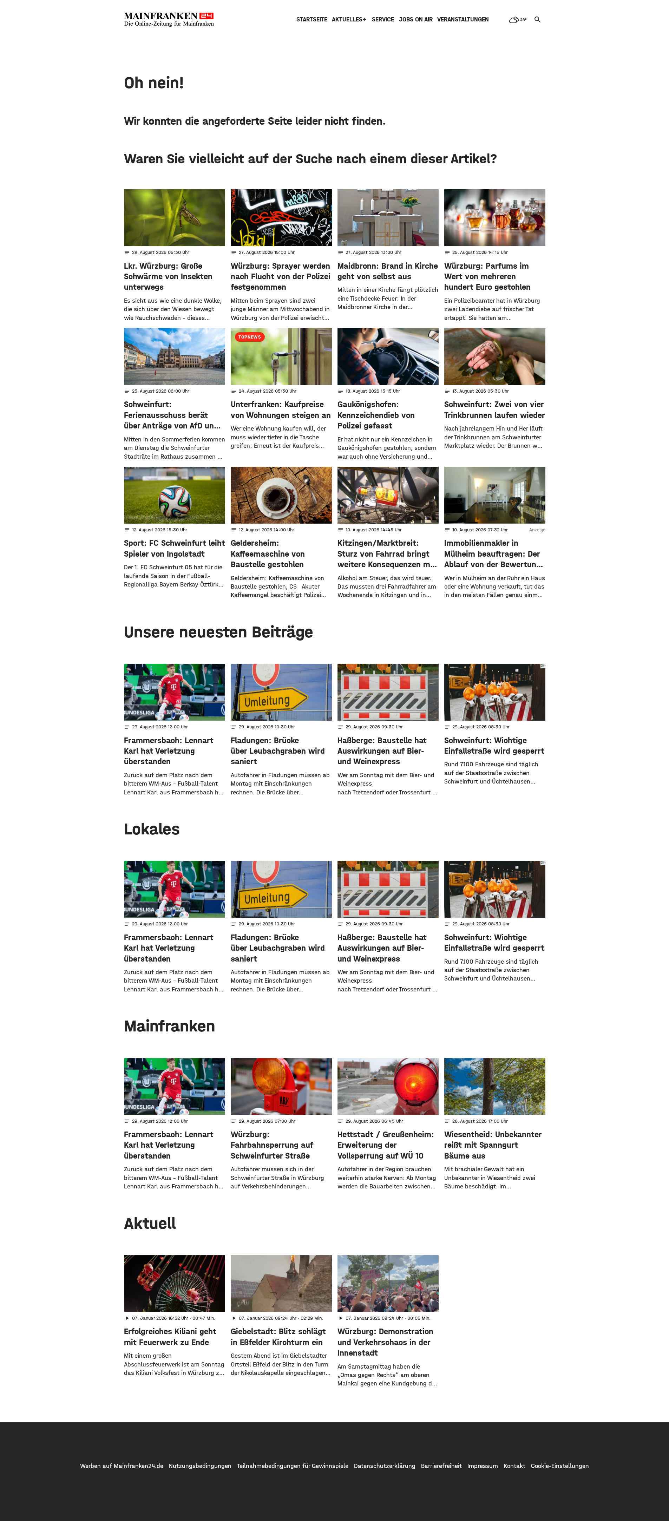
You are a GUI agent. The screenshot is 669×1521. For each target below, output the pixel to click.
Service (383, 19)
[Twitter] (334, 1442)
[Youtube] (356, 1442)
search (537, 19)
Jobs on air (416, 19)
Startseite (311, 19)
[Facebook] (313, 1442)
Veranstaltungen (463, 19)
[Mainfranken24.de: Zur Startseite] (169, 19)
